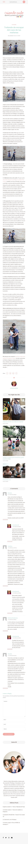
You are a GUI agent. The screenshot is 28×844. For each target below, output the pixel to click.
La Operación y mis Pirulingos (9, 819)
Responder (5, 519)
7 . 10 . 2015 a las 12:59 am (12, 547)
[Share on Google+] (13, 373)
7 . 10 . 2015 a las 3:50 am (16, 526)
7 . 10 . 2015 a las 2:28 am (12, 619)
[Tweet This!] (10, 373)
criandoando (11, 35)
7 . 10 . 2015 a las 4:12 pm (12, 655)
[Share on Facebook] (7, 373)
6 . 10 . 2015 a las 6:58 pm (12, 494)
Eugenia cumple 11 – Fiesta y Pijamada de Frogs (14, 806)
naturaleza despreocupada (9, 179)
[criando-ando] (14, 13)
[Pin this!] (16, 373)
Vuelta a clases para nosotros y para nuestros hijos (13, 458)
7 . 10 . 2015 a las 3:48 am (16, 637)
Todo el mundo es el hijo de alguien (13, 421)
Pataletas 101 (7, 479)
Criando (14, 24)
